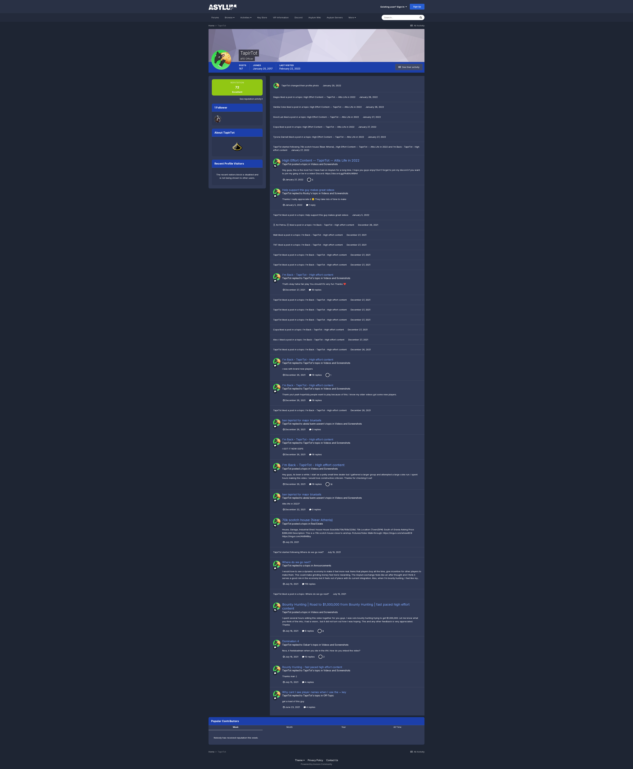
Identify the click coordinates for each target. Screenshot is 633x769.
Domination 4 (290, 641)
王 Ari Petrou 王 (281, 225)
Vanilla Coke (279, 107)
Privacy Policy (315, 760)
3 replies (316, 429)
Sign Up (417, 6)
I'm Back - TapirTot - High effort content (334, 225)
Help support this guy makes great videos (308, 190)
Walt (275, 235)
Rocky (306, 193)
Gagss (276, 97)
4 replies (309, 682)
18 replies (316, 289)
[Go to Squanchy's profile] (217, 119)
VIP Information (281, 17)
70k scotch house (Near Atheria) (317, 146)
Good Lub (278, 117)
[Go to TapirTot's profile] (276, 85)
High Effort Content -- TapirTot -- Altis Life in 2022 (330, 97)
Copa (276, 127)
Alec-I (276, 339)
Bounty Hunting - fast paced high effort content (312, 667)
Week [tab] (235, 727)
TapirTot (285, 85)
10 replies (309, 656)
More (351, 17)
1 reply (312, 205)
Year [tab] (343, 727)
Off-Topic (328, 695)
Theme (299, 760)
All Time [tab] (397, 727)
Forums (215, 17)
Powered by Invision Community (316, 764)
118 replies (310, 584)
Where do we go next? (312, 552)
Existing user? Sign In (393, 6)
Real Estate (317, 523)
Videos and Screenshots (324, 164)
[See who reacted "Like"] (309, 179)
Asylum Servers (335, 17)
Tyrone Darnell (280, 137)
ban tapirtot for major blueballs (301, 420)
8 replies (309, 630)
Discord (298, 17)
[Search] (420, 17)
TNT (275, 244)
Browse (229, 17)
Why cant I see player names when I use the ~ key (314, 692)
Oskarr (306, 644)
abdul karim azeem (313, 423)
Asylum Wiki (314, 17)
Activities (245, 17)
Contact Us (332, 760)
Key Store (262, 17)
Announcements (322, 565)
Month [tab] (289, 727)
